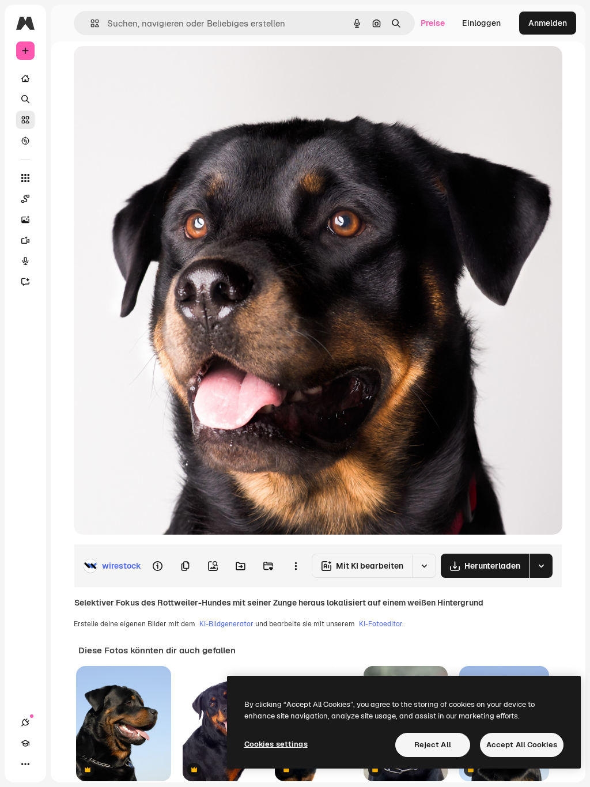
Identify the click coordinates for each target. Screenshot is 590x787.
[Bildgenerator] (25, 219)
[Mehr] (25, 764)
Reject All (432, 745)
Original (147, 67)
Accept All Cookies (521, 745)
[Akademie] (25, 743)
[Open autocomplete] (90, 23)
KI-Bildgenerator (226, 624)
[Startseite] (25, 78)
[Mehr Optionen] (295, 565)
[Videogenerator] (25, 240)
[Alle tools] (25, 178)
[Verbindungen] (25, 722)
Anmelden (547, 23)
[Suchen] (25, 99)
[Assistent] (25, 282)
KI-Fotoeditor (380, 624)
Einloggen (481, 23)
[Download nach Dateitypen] (541, 566)
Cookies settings (276, 744)
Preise (433, 23)
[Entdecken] (25, 140)
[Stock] (25, 120)
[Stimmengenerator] (25, 261)
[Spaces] (25, 199)
